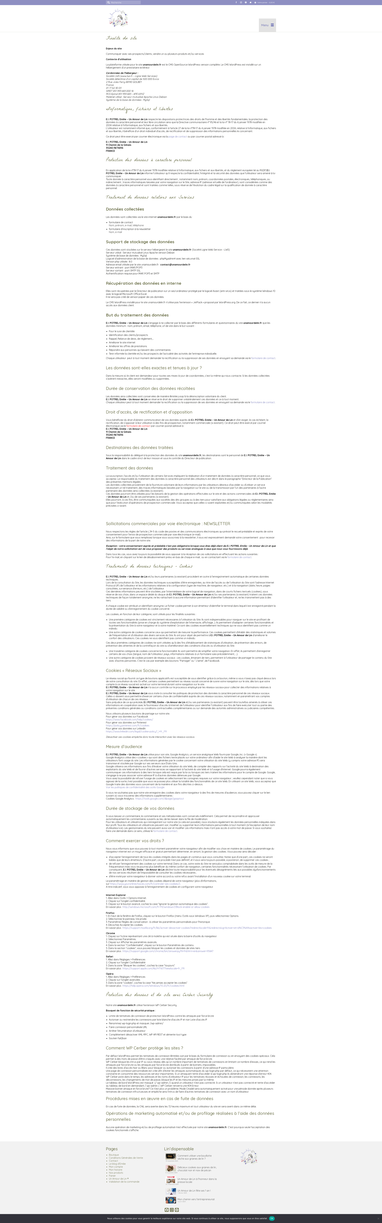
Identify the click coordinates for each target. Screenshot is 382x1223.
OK (272, 1218)
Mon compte (116, 1166)
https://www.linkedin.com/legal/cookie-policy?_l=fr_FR (136, 731)
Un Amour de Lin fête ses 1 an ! (194, 1190)
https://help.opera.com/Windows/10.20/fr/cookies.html (153, 985)
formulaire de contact (263, 358)
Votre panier (266, 2)
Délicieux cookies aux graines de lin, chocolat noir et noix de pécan (197, 1169)
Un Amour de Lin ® (119, 1178)
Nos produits (116, 1172)
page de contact (177, 136)
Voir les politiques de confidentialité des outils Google (135, 787)
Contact (113, 1160)
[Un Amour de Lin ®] (133, 18)
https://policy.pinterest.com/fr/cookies (127, 725)
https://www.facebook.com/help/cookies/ (129, 719)
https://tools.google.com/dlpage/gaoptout (159, 798)
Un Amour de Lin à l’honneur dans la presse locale (197, 1180)
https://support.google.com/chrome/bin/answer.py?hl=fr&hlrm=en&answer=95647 (168, 951)
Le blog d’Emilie (117, 1163)
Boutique (114, 1154)
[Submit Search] (108, 2)
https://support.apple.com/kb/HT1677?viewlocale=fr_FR (153, 968)
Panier (112, 1175)
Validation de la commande (124, 1181)
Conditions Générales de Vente (126, 1157)
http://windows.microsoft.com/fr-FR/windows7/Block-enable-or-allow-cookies (166, 906)
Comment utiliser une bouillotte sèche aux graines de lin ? (195, 1157)
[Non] (378, 1218)
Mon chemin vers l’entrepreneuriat (196, 1199)
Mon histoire (115, 1169)
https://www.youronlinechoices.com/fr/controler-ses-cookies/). (145, 883)
